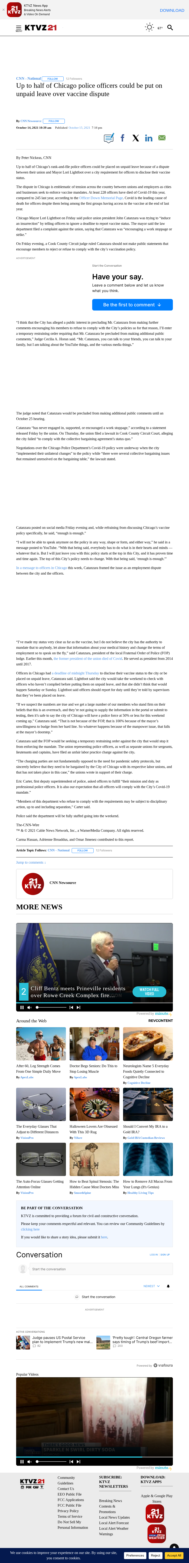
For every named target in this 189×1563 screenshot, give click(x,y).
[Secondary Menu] (22, 27)
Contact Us (66, 1489)
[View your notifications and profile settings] (168, 1286)
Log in (154, 1254)
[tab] (29, 1286)
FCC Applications (71, 1500)
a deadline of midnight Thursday (75, 673)
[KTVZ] (43, 28)
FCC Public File (69, 1505)
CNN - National (59, 850)
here (104, 1237)
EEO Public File (70, 1494)
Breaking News (110, 1501)
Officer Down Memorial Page (101, 198)
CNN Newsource (31, 121)
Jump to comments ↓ (31, 862)
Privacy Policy (68, 1511)
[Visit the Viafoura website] (163, 1365)
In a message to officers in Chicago (41, 568)
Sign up (165, 1254)
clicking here (30, 1229)
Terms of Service (70, 1516)
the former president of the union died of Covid (88, 659)
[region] (94, 1310)
